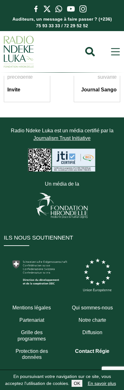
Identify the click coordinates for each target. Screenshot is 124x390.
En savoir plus (102, 383)
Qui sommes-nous (92, 307)
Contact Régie (92, 351)
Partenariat (31, 320)
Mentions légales (31, 307)
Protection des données (32, 354)
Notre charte (92, 320)
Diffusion (92, 332)
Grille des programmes (31, 335)
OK (77, 383)
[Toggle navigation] (115, 52)
